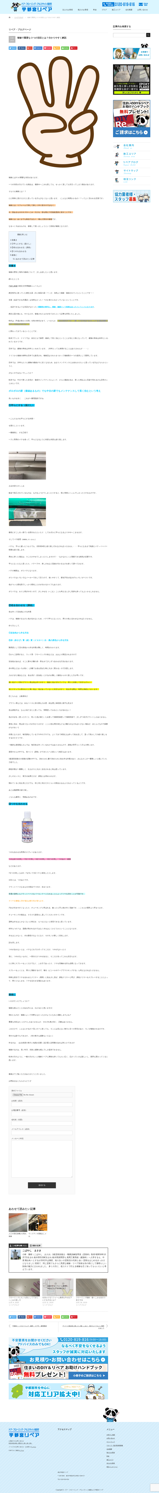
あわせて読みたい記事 (24, 259)
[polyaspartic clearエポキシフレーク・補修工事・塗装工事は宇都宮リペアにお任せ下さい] (31, 6)
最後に (13, 255)
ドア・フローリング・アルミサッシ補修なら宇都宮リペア (84, 1490)
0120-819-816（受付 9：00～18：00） (20, 1443)
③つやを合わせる (18, 251)
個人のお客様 (83, 10)
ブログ (104, 10)
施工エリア (116, 10)
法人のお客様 (67, 10)
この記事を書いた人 (19, 1246)
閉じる (24, 234)
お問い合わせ (142, 10)
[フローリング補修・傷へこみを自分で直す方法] (91, 1287)
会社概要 (128, 10)
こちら (34, 1447)
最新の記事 (36, 1246)
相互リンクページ (112, 1467)
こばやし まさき (31, 1250)
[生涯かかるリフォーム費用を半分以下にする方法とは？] (58, 1287)
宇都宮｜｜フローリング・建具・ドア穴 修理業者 (29, 1326)
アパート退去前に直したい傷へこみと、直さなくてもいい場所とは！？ (83, 1327)
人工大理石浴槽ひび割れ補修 (17, 1235)
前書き (13, 240)
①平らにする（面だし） (21, 244)
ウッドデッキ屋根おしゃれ (37, 1235)
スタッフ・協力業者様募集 (115, 1445)
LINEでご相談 (111, 1435)
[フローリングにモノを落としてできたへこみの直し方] (24, 1287)
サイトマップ (111, 1442)
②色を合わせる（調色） (21, 247)
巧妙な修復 (13, 286)
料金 (95, 10)
